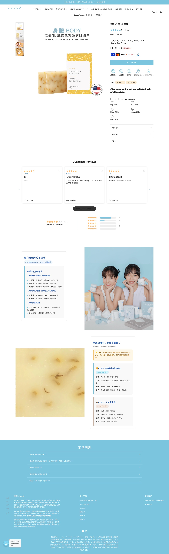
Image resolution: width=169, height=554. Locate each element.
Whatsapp (148, 504)
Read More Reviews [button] (85, 209)
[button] (115, 30)
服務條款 (82, 516)
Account (155, 12)
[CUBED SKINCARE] (14, 7)
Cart (161, 12)
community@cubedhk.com (154, 500)
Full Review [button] (28, 200)
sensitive (131, 82)
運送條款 (82, 512)
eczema (120, 82)
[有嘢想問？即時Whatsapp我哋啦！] (6, 543)
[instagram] (86, 531)
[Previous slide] (19, 188)
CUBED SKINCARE (116, 34)
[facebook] (83, 531)
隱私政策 (82, 519)
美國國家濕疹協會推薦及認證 (88, 501)
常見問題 (82, 508)
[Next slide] (150, 188)
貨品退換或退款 (84, 504)
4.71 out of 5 (64, 222)
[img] (29, 171)
